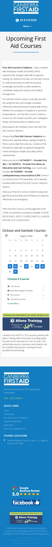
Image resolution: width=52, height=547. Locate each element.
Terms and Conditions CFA (14, 429)
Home (6, 410)
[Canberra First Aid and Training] (26, 7)
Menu (26, 26)
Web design (16, 543)
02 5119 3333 (28, 20)
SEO (38, 543)
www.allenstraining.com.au (37, 533)
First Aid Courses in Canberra (15, 418)
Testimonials (9, 414)
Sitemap (18, 538)
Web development (29, 543)
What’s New (8, 425)
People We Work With (12, 421)
